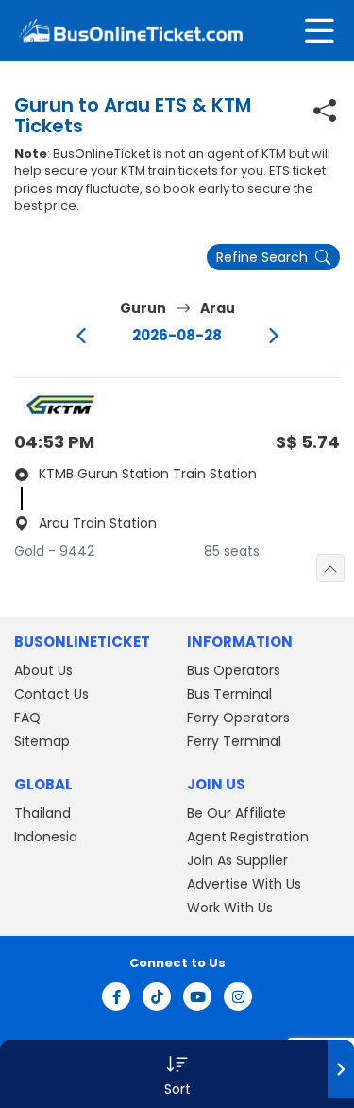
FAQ (27, 717)
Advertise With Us (244, 883)
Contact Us (51, 693)
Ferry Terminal (234, 741)
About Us (43, 670)
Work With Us (230, 907)
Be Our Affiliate (236, 813)
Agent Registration (248, 836)
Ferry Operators (238, 717)
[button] (177, 1074)
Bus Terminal (229, 693)
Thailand (42, 813)
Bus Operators (233, 670)
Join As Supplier (237, 860)
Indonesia (45, 836)
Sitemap (42, 741)
